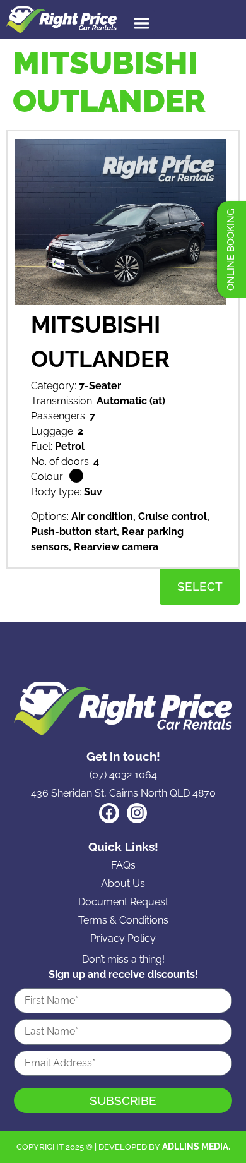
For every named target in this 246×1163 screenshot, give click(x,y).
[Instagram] (137, 813)
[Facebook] (109, 813)
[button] (142, 23)
